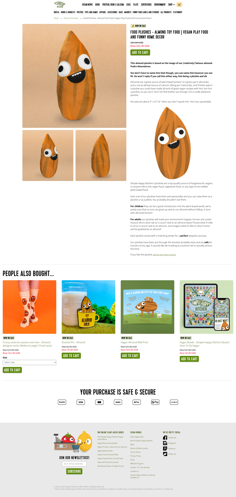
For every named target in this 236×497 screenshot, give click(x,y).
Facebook (172, 437)
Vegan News (87, 4)
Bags (121, 12)
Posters (80, 12)
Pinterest (171, 448)
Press (132, 459)
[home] (60, 4)
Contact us (134, 471)
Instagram (172, 443)
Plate (135, 4)
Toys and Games (91, 12)
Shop (170, 4)
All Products (166, 12)
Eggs (128, 4)
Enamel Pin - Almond (73, 342)
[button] (172, 5)
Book (97, 4)
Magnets (127, 12)
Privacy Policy (135, 456)
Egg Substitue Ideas (105, 450)
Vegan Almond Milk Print (134, 342)
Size (5, 357)
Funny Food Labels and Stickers (146, 12)
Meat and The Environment (108, 462)
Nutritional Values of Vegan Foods (111, 466)
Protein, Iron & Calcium (113, 4)
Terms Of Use (135, 452)
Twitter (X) (172, 454)
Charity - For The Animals (140, 467)
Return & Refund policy (139, 448)
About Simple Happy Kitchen (141, 440)
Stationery (177, 12)
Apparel (102, 12)
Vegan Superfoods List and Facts (110, 458)
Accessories (112, 12)
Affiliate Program (136, 463)
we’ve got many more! (164, 254)
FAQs (132, 444)
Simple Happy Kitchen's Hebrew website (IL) (142, 476)
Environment (160, 4)
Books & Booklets (68, 12)
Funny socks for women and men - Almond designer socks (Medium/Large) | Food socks (27, 344)
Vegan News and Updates (108, 443)
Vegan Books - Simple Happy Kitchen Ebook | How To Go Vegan (205, 344)
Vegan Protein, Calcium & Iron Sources (112, 447)
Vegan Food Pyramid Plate (108, 454)
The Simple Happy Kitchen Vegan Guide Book (110, 438)
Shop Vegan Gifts (137, 437)
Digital (56, 12)
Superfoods (146, 4)
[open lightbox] (74, 76)
